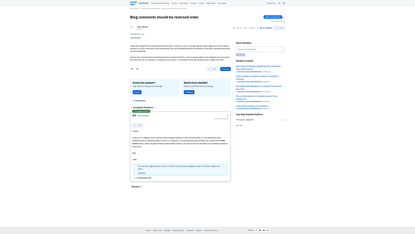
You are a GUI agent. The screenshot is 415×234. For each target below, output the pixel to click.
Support (199, 230)
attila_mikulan (142, 27)
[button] (276, 28)
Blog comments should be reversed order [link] (174, 8)
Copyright (167, 230)
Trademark (190, 230)
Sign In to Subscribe (273, 17)
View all (239, 125)
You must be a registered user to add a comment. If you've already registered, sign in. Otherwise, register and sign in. (179, 167)
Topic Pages (222, 3)
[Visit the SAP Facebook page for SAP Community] (256, 230)
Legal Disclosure (178, 230)
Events (201, 3)
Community (143, 3)
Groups (174, 3)
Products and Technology (160, 3)
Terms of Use (157, 230)
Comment (225, 69)
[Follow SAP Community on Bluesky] (260, 230)
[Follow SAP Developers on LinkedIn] (268, 230)
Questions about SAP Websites (151, 8)
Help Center (211, 3)
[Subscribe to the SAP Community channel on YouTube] (264, 230)
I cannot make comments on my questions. (252, 106)
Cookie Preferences (211, 230)
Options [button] (283, 17)
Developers (184, 3)
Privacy (148, 230)
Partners (194, 3)
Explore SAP (271, 3)
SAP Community (135, 8)
